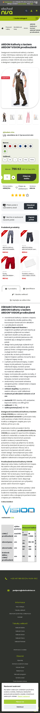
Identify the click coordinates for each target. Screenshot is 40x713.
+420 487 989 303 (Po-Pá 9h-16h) (23, 578)
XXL (25, 160)
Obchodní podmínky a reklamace (20, 614)
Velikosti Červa (20, 638)
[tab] (11, 289)
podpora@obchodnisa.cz (24, 590)
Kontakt (20, 617)
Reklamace (20, 671)
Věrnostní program (20, 674)
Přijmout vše (20, 702)
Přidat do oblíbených (23, 187)
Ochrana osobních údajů (20, 664)
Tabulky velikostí (20, 610)
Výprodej (20, 660)
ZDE (31, 4)
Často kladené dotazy (20, 681)
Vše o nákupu (20, 607)
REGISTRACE (22, 4)
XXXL (32, 160)
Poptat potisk (31, 218)
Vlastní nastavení (24, 696)
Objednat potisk (31, 206)
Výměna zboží (20, 678)
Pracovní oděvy (9, 28)
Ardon (26, 28)
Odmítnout (20, 707)
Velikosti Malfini (20, 628)
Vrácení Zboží (20, 667)
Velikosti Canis (20, 631)
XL (20, 160)
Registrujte (8, 2)
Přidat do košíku (26, 177)
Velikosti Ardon (20, 634)
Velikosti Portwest (20, 641)
